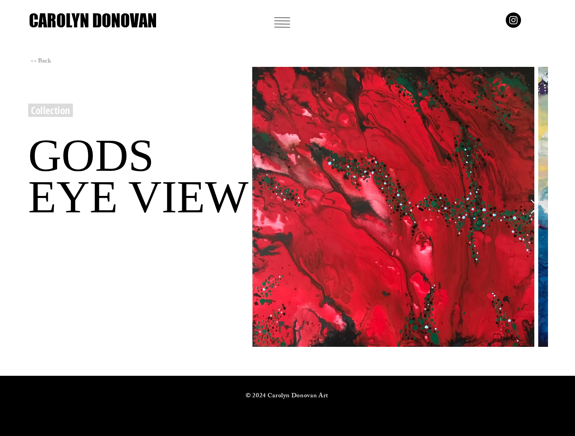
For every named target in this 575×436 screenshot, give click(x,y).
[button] (282, 22)
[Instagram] (513, 20)
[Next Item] (534, 207)
